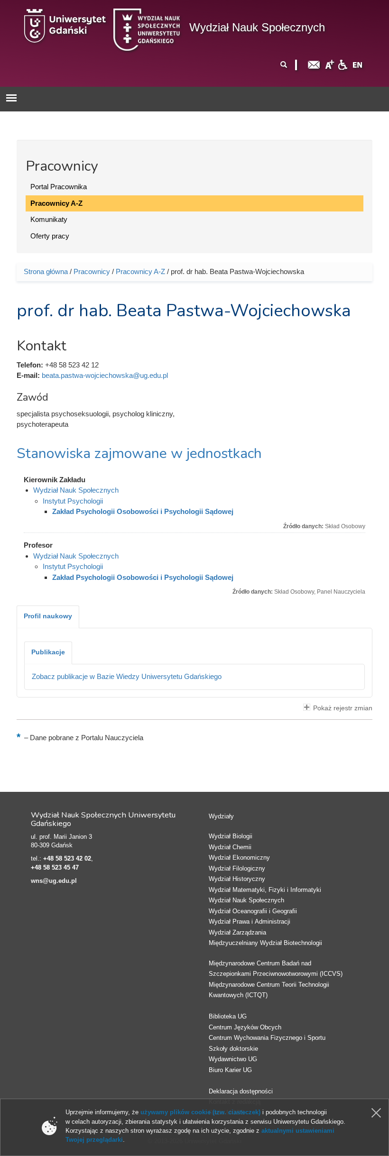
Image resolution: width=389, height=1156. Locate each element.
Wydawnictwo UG (233, 1059)
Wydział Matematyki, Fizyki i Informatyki (265, 889)
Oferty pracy (49, 236)
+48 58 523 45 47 (55, 867)
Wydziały (221, 816)
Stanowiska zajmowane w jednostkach (139, 453)
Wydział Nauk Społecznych (257, 27)
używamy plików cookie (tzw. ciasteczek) (200, 1112)
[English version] (357, 64)
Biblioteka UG (228, 1016)
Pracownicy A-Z (56, 203)
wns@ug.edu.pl (54, 880)
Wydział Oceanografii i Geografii (253, 911)
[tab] (48, 617)
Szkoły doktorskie (233, 1048)
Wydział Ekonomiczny (239, 857)
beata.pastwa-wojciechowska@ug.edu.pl (105, 375)
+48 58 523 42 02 (67, 858)
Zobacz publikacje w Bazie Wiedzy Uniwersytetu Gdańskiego (127, 676)
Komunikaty (48, 219)
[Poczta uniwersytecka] (314, 64)
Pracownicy (92, 271)
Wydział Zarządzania (237, 932)
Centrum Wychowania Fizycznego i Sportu (267, 1037)
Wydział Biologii (230, 836)
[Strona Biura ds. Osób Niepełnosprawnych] (342, 64)
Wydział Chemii (230, 847)
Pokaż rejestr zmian (342, 708)
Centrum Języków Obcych (245, 1027)
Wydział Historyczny (237, 878)
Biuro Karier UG (230, 1069)
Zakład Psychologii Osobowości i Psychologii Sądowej (142, 511)
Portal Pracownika (58, 187)
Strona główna (46, 271)
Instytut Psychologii (73, 501)
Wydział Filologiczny (237, 868)
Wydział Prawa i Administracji (249, 921)
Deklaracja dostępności (241, 1091)
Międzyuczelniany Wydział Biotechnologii (265, 942)
